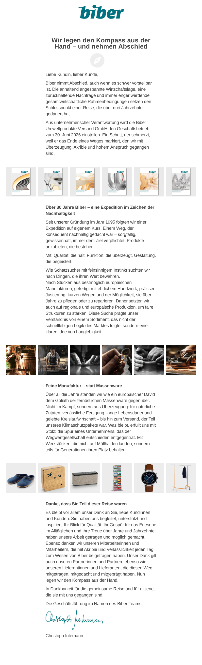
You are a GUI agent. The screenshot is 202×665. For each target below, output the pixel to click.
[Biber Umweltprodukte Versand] (101, 13)
